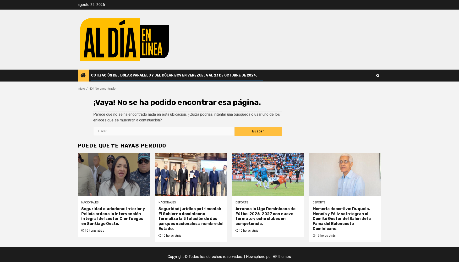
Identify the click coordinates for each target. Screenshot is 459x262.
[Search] (378, 75)
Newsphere (255, 256)
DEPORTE (241, 202)
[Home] (83, 75)
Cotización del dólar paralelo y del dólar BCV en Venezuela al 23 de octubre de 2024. (174, 75)
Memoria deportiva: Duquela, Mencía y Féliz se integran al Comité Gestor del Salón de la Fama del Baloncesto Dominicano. (342, 219)
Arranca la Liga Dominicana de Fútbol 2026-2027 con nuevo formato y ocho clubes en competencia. (265, 216)
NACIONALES (89, 202)
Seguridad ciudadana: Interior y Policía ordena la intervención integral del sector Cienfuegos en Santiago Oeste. (113, 216)
